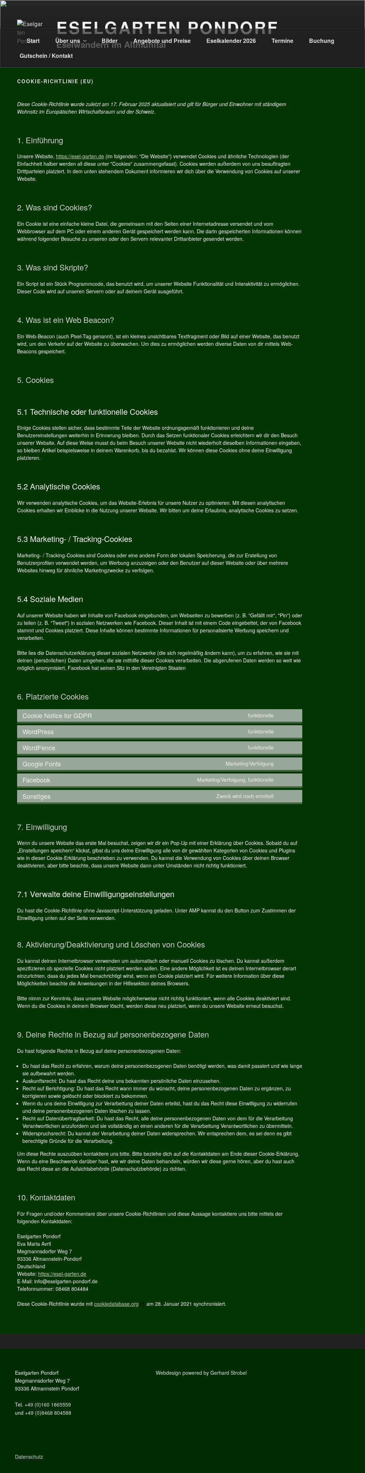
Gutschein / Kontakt (46, 55)
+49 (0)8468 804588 (48, 1412)
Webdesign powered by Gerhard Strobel (201, 1372)
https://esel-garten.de (80, 156)
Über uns (67, 40)
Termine (282, 40)
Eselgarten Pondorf (167, 27)
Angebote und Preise (162, 40)
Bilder (110, 40)
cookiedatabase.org (116, 1303)
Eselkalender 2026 (231, 40)
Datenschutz (29, 1456)
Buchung (321, 40)
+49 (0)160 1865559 (48, 1404)
